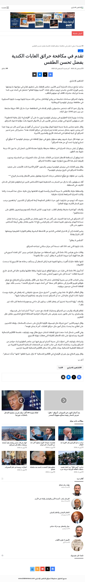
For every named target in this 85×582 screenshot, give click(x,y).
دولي (73, 46)
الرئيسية (79, 46)
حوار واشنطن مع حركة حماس (60, 526)
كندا (60, 367)
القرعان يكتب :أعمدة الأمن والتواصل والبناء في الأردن (52, 499)
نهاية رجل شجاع (64, 485)
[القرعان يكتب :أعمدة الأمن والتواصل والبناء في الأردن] (77, 504)
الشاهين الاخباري (73, 367)
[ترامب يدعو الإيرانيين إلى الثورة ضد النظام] (70, 433)
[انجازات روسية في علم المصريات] (14, 458)
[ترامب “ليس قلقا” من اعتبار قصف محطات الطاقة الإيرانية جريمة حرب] (70, 458)
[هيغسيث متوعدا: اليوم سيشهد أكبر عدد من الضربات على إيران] (42, 433)
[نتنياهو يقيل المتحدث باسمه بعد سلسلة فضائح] (42, 458)
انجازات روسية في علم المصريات (16, 467)
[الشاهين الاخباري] (77, 7)
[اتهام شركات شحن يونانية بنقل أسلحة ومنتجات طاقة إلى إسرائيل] (14, 433)
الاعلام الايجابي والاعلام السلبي (60, 512)
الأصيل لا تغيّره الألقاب (62, 540)
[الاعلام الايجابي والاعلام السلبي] (77, 517)
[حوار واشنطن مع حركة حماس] (77, 531)
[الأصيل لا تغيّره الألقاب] (77, 545)
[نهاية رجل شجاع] (77, 490)
